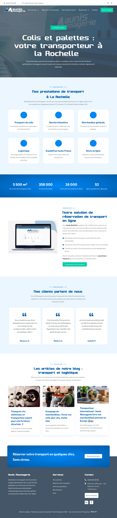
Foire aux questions (60, 486)
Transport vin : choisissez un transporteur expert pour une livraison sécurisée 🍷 (21, 417)
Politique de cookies (37, 512)
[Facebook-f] (91, 502)
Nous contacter (91, 495)
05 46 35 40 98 (93, 480)
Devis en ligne (107, 10)
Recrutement (57, 490)
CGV (54, 493)
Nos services (32, 10)
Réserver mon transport (50, 10)
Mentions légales (24, 512)
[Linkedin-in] (86, 502)
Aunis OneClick (71, 225)
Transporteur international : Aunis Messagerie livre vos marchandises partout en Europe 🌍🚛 (93, 414)
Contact (95, 10)
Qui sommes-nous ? (69, 10)
